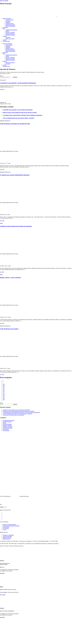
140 (3, 399)
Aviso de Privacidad (7, 536)
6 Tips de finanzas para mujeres (9, 329)
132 (3, 389)
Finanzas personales (10, 33)
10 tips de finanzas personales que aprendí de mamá (15, 123)
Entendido (2, 573)
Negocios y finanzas (10, 32)
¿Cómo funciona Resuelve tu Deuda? (11, 525)
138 (3, 396)
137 (3, 395)
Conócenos (5, 27)
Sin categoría (6, 429)
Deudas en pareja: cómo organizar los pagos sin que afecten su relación (18, 411)
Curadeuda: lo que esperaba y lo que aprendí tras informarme (18, 83)
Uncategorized (6, 430)
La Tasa (4, 529)
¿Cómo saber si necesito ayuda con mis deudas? (13, 415)
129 (3, 385)
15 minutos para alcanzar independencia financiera (15, 175)
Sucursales (8, 37)
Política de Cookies (7, 537)
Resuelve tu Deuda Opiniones (9, 524)
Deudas (7, 31)
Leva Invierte (6, 528)
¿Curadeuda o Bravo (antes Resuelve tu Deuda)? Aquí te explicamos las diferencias (21, 412)
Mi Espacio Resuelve (15, 496)
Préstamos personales (10, 34)
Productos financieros (7, 428)
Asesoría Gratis (6, 41)
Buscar (1, 75)
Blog (4, 28)
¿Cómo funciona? (10, 19)
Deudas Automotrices (10, 26)
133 (3, 390)
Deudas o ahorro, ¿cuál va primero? (10, 277)
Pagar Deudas (6, 527)
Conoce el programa (7, 43)
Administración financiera (11, 29)
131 (3, 388)
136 (3, 394)
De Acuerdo (2, 594)
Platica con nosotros (10, 38)
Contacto (5, 36)
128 (3, 384)
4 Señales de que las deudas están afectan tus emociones (16, 226)
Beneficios (8, 21)
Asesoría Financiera (7, 421)
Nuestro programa (7, 18)
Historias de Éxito (10, 23)
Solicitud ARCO (6, 538)
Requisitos (8, 22)
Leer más (2, 89)
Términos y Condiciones (8, 535)
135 (3, 393)
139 (3, 398)
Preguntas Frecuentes (10, 24)
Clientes (4, 39)
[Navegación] (56, 16)
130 (3, 386)
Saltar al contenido (4, 0)
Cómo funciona (9, 44)
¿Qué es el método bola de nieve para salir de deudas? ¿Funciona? (17, 413)
